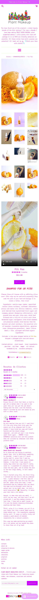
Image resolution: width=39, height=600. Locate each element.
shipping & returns (7, 548)
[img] (13, 395)
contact (3, 543)
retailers (4, 554)
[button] (16, 272)
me (22, 41)
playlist (4, 557)
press (3, 561)
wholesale (4, 552)
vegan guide (5, 550)
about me (4, 546)
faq (2, 563)
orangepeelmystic (25, 352)
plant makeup (27, 593)
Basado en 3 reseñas (10, 372)
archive (3, 559)
